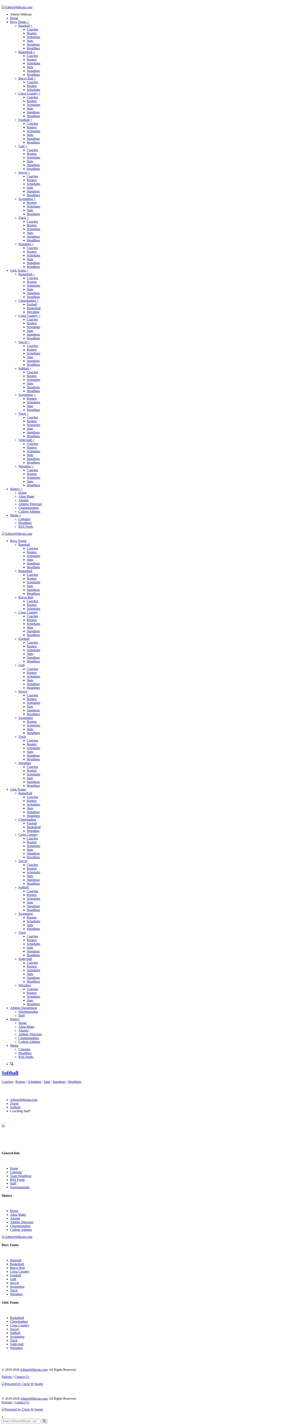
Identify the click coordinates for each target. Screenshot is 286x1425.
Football (25, 120)
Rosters (32, 33)
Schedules (33, 37)
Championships (28, 508)
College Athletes (29, 511)
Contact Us (21, 1377)
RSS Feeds (25, 526)
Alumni (23, 500)
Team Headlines (20, 1176)
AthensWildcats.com (23, 1099)
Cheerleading (28, 300)
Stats (30, 40)
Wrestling (26, 244)
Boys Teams (19, 22)
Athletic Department (23, 1008)
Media (15, 515)
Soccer (24, 172)
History (16, 489)
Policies (7, 1377)
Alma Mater (26, 496)
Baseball (25, 25)
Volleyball (26, 440)
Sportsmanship (28, 1011)
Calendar (24, 519)
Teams (14, 1103)
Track (23, 218)
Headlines (33, 48)
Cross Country (29, 93)
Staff (21, 1015)
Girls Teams (19, 270)
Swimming (27, 199)
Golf (22, 146)
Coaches (32, 29)
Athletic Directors (30, 504)
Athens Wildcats (21, 14)
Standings (33, 44)
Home (14, 18)
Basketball (26, 52)
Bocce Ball (27, 78)
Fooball (32, 304)
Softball (24, 368)
